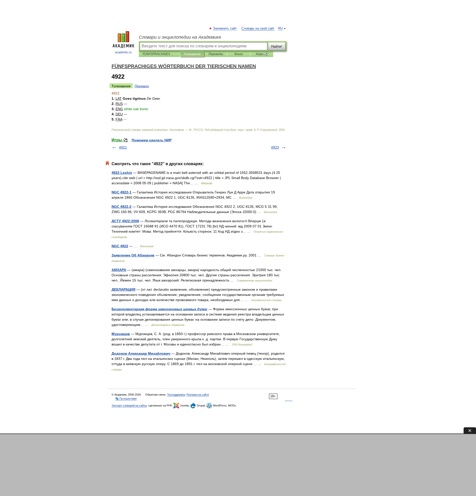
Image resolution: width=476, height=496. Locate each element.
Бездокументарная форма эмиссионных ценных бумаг (160, 309)
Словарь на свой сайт (257, 28)
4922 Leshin (122, 173)
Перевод (142, 86)
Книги (239, 54)
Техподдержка (176, 394)
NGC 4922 (120, 246)
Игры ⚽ (262, 54)
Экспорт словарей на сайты (129, 405)
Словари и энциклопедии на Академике (180, 37)
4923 (275, 147)
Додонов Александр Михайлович (141, 353)
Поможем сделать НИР (152, 140)
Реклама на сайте (197, 394)
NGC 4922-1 (121, 192)
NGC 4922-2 (121, 207)
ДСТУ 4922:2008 (125, 221)
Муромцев (121, 334)
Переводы (215, 54)
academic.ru (123, 52)
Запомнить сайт (225, 28)
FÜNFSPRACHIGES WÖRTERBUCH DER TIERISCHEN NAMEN (159, 54)
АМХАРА (119, 270)
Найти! (276, 46)
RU (280, 28)
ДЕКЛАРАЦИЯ (123, 289)
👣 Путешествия (126, 398)
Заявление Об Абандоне (133, 255)
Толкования (192, 54)
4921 (123, 147)
